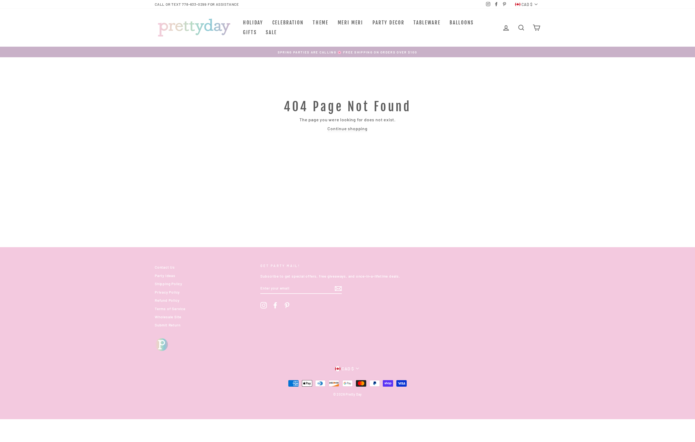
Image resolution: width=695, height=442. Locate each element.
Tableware (426, 23)
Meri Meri (350, 23)
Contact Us (165, 267)
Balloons (462, 23)
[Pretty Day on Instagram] (263, 305)
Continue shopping (347, 128)
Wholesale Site (168, 316)
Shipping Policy (168, 283)
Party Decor (388, 23)
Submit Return (167, 325)
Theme (320, 23)
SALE (271, 32)
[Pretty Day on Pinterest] (287, 305)
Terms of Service (170, 308)
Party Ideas (165, 275)
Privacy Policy (167, 292)
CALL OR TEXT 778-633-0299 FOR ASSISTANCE (197, 4)
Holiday (253, 23)
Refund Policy (167, 300)
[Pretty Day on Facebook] (275, 305)
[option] (347, 52)
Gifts (250, 32)
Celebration (288, 23)
